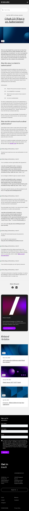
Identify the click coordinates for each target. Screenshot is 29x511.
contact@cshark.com (19, 473)
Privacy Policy (17, 508)
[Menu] (27, 2)
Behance (16, 497)
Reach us (13, 490)
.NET (3, 41)
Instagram (3, 502)
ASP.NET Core (13, 143)
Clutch (2, 497)
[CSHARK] (5, 2)
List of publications (8, 328)
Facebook (16, 500)
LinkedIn (3, 500)
